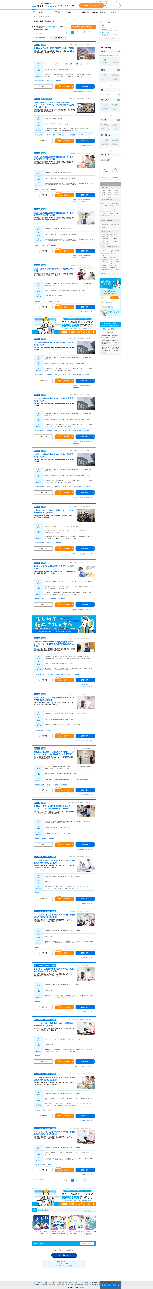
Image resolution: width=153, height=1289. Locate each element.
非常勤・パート (105, 129)
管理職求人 (105, 105)
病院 (105, 75)
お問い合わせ (93, 1282)
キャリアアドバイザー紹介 (100, 12)
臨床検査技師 (60, 1284)
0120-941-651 (67, 6)
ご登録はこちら (114, 297)
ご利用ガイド (43, 12)
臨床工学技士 (69, 1284)
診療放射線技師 (79, 1284)
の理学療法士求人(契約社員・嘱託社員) (54, 104)
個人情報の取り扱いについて (73, 1282)
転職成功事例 (71, 12)
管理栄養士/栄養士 (89, 1284)
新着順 (60, 38)
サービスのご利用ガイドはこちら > (114, 317)
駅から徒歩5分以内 (115, 105)
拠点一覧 (114, 12)
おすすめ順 (42, 38)
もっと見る (109, 85)
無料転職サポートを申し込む (91, 5)
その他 (115, 129)
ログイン (113, 5)
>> (94, 32)
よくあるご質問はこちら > (115, 318)
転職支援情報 (85, 12)
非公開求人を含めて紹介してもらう (83, 27)
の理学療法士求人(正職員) (54, 48)
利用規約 (85, 1282)
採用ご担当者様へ (99, 1)
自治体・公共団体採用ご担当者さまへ (54, 1282)
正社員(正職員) (105, 125)
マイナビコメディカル (37, 16)
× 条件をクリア (110, 42)
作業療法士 (44, 1284)
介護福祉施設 (115, 75)
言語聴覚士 (52, 1284)
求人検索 (57, 12)
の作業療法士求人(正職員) (54, 644)
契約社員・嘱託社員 (115, 125)
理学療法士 (36, 1284)
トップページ (34, 12)
